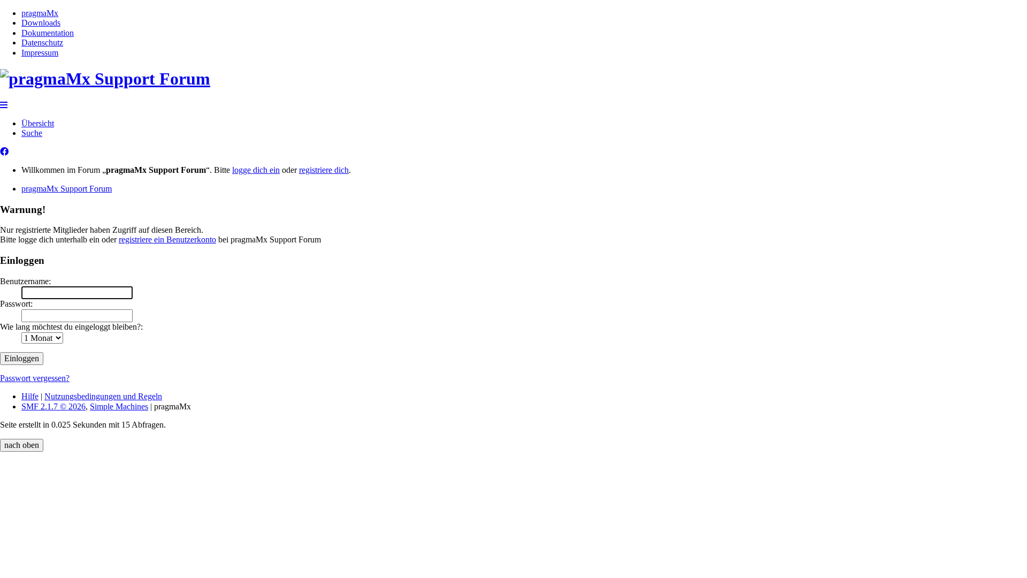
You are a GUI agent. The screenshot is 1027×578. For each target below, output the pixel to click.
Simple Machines (119, 406)
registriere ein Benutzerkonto (167, 239)
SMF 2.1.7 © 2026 (53, 406)
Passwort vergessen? (35, 378)
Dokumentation (47, 32)
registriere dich (324, 169)
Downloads (40, 22)
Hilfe (30, 396)
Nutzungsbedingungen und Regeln (103, 396)
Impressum (39, 52)
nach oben (21, 445)
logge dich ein (256, 169)
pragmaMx (39, 13)
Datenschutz (42, 42)
